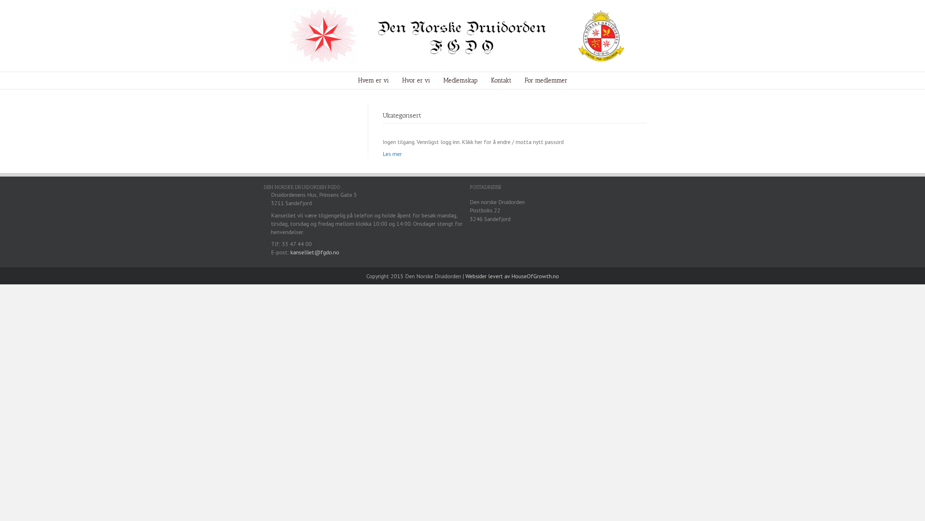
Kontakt (501, 80)
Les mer (392, 153)
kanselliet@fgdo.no (315, 252)
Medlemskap (460, 80)
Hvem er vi (373, 80)
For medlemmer (546, 80)
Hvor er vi (416, 80)
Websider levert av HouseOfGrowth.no (512, 276)
